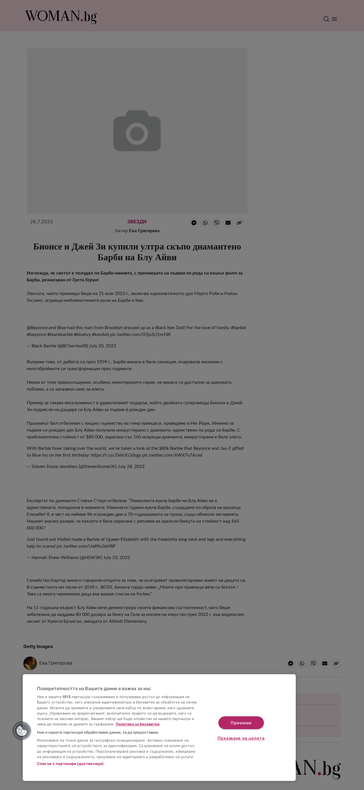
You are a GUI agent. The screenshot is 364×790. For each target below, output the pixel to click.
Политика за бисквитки (138, 724)
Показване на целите (241, 738)
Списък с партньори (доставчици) (70, 763)
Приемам (241, 722)
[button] (22, 731)
